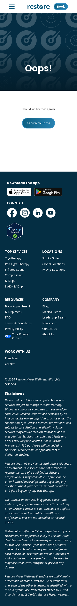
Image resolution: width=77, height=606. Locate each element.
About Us (48, 334)
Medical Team (51, 312)
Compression (14, 275)
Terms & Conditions (18, 323)
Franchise (11, 358)
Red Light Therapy (17, 264)
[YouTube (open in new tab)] (51, 213)
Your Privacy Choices (20, 336)
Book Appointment (17, 306)
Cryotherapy (13, 258)
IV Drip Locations (53, 269)
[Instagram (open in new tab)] (25, 213)
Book (61, 7)
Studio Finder (51, 258)
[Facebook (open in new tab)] (12, 213)
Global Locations (53, 264)
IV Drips (10, 281)
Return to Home (38, 123)
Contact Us (49, 329)
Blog (45, 306)
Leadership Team (54, 317)
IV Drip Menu (13, 312)
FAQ (8, 317)
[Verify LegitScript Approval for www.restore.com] (15, 231)
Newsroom (49, 323)
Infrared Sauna (14, 269)
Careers (10, 364)
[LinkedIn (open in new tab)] (38, 213)
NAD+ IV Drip (14, 286)
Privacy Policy (14, 329)
